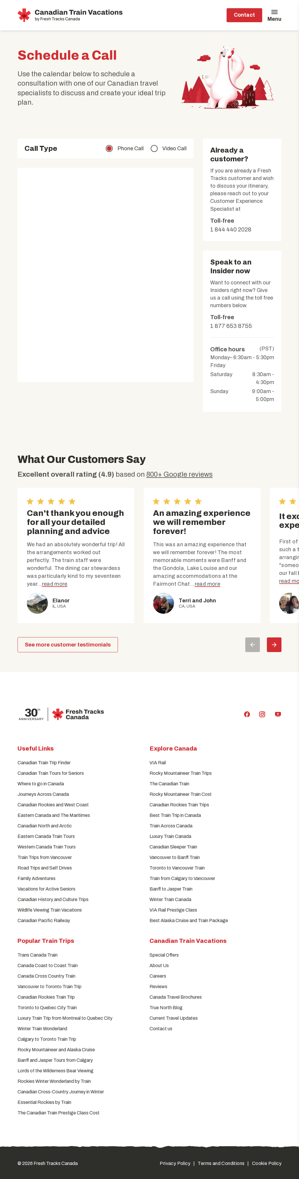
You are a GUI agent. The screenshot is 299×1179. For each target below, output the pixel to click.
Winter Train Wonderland (42, 1028)
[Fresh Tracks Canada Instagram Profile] (262, 714)
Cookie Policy (266, 1163)
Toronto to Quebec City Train (47, 1007)
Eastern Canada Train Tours (46, 836)
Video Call (174, 148)
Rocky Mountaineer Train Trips (181, 773)
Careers (158, 976)
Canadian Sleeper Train (173, 846)
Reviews (158, 986)
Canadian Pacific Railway (44, 920)
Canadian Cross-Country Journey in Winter (61, 1091)
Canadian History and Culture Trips (53, 899)
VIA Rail (158, 762)
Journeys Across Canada (43, 794)
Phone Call (130, 148)
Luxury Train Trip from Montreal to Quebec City (65, 1018)
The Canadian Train (169, 783)
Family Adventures (36, 878)
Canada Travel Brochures (176, 997)
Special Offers (164, 954)
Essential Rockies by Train (44, 1102)
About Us (159, 965)
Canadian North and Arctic (45, 825)
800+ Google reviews (179, 474)
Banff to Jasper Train (171, 888)
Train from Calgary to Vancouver (182, 878)
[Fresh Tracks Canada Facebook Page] (247, 714)
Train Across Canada (171, 825)
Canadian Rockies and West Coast (53, 804)
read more (54, 584)
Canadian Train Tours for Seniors (51, 773)
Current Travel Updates (174, 1018)
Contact (244, 15)
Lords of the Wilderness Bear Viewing (55, 1070)
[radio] (125, 148)
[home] (71, 15)
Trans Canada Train (38, 954)
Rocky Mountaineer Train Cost (181, 794)
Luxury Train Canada (170, 836)
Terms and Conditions (221, 1163)
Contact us (161, 1028)
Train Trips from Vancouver (45, 857)
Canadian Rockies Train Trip (46, 997)
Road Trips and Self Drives (45, 867)
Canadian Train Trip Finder (44, 762)
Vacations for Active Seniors (46, 888)
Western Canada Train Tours (47, 846)
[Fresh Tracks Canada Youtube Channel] (277, 714)
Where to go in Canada (41, 783)
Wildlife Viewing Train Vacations (50, 909)
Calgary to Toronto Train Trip (47, 1039)
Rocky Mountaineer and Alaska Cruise (56, 1049)
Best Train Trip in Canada (175, 815)
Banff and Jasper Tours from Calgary (55, 1060)
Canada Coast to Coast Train (48, 965)
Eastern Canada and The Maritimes (54, 815)
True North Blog (166, 1007)
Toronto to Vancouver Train (177, 867)
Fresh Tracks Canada (56, 1163)
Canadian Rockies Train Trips (179, 804)
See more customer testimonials (68, 645)
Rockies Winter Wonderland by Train (54, 1081)
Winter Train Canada (170, 899)
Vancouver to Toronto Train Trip (49, 986)
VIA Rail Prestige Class (173, 909)
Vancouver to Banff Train (175, 857)
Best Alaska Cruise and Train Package (189, 920)
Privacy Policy (175, 1163)
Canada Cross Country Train (46, 976)
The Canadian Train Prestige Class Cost (59, 1112)
